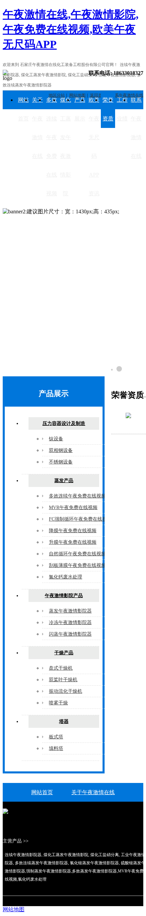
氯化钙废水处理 (65, 576)
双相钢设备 (61, 450)
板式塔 (56, 736)
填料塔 (56, 748)
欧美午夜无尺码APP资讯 (94, 146)
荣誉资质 (108, 109)
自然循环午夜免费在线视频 (77, 553)
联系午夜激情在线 (136, 128)
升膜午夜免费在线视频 (72, 542)
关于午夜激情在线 (37, 128)
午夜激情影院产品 (64, 595)
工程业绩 (122, 109)
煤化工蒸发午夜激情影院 (65, 146)
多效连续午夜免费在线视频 (51, 146)
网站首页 (23, 109)
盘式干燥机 (61, 668)
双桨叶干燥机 (63, 679)
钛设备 (56, 438)
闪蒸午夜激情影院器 (70, 634)
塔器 (64, 721)
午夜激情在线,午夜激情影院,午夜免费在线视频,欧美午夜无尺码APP (71, 29)
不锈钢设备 (61, 461)
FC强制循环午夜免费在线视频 (80, 519)
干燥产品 (63, 652)
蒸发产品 (63, 480)
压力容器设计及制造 (63, 423)
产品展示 (79, 109)
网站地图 (13, 909)
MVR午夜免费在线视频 (73, 507)
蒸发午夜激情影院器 (70, 611)
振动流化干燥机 (65, 691)
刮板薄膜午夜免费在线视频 (77, 565)
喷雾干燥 (58, 702)
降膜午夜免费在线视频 (72, 530)
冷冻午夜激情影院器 (70, 622)
